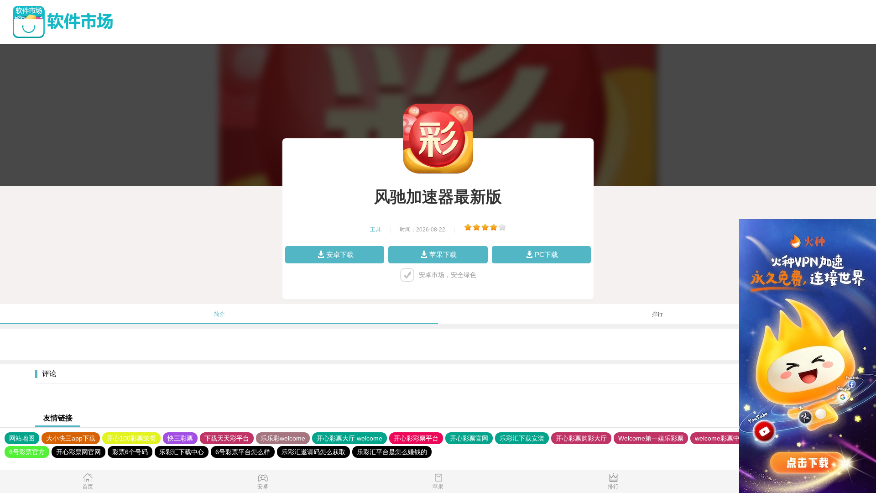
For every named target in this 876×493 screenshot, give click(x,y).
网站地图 (22, 438)
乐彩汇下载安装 (522, 438)
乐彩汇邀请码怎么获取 (313, 452)
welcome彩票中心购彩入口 (733, 438)
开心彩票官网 (469, 438)
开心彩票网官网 (78, 452)
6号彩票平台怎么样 (242, 452)
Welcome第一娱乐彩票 (650, 438)
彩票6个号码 (130, 452)
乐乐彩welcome (283, 438)
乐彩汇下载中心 (181, 452)
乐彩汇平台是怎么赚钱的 (392, 452)
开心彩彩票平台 (416, 438)
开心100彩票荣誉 (131, 438)
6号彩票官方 (27, 452)
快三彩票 (180, 438)
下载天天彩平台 (226, 438)
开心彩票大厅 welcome (349, 438)
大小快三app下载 (70, 438)
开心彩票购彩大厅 (581, 438)
